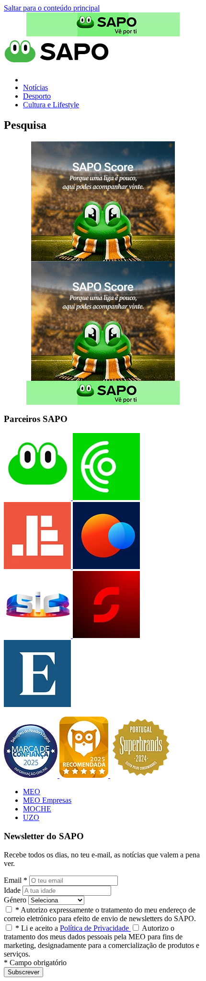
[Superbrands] (141, 775)
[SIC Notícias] (105, 635)
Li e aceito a (73, 928)
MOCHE (37, 809)
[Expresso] (37, 704)
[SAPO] (37, 497)
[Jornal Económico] (37, 566)
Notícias (35, 87)
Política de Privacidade (95, 928)
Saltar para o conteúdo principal (52, 8)
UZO (31, 817)
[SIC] (37, 635)
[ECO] (105, 497)
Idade (12, 890)
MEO (31, 791)
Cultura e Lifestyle (51, 105)
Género (15, 900)
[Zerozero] (105, 566)
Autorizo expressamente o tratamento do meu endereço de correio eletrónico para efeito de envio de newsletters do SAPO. (100, 914)
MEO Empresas (47, 800)
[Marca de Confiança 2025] (31, 775)
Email (15, 880)
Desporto (37, 96)
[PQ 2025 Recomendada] (84, 775)
